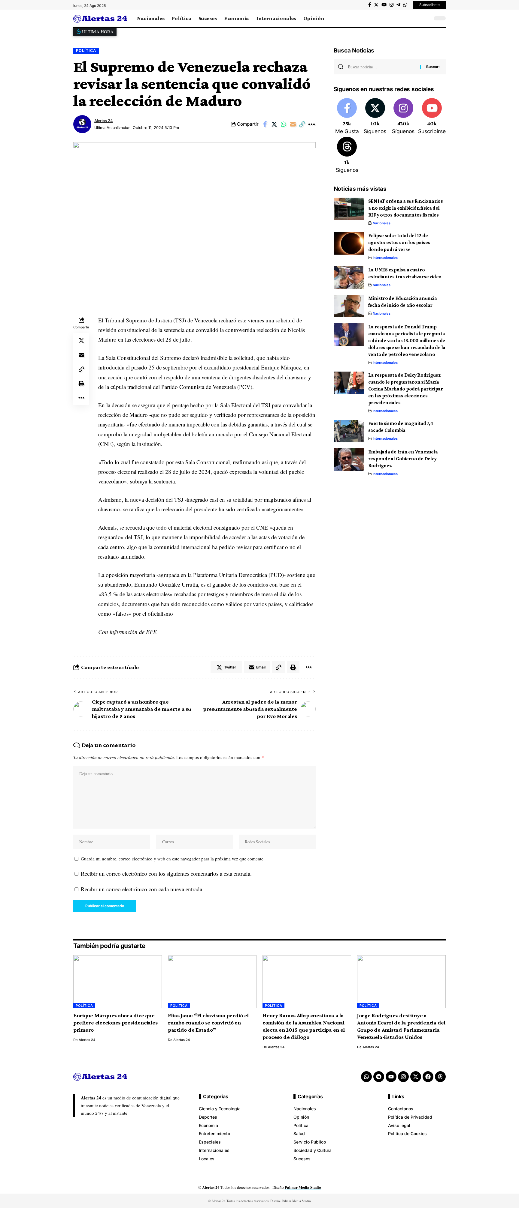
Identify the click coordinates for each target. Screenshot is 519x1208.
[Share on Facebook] (265, 124)
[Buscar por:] (381, 66)
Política (86, 50)
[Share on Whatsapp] (283, 124)
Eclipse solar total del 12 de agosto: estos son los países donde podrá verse (399, 242)
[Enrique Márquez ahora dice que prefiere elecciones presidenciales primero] (117, 981)
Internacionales (385, 258)
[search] (426, 18)
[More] (311, 124)
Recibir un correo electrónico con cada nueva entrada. (142, 889)
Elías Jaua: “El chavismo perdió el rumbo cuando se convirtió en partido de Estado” (208, 1022)
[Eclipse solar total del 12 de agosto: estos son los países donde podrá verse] (349, 243)
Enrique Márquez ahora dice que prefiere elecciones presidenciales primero (115, 1022)
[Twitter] (376, 5)
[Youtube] (432, 116)
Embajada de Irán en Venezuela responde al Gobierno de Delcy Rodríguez (403, 458)
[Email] (293, 124)
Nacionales (381, 223)
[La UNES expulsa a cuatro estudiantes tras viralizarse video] (349, 277)
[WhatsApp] (405, 5)
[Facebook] (369, 5)
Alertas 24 (103, 120)
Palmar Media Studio (303, 1187)
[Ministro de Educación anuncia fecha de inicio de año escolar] (349, 306)
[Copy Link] (302, 124)
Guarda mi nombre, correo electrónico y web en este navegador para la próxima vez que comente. (173, 859)
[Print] (81, 383)
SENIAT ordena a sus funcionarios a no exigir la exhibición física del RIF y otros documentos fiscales (405, 208)
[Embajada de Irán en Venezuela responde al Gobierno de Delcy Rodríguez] (349, 459)
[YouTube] (384, 5)
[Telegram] (398, 5)
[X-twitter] (415, 1076)
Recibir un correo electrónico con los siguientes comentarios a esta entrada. (166, 873)
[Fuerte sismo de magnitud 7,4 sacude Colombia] (349, 431)
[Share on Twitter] (274, 124)
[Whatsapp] (366, 1076)
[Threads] (347, 155)
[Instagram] (391, 5)
